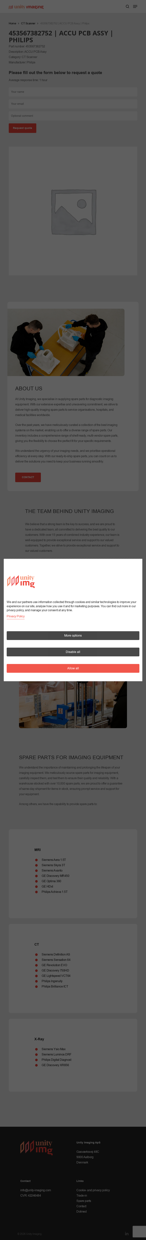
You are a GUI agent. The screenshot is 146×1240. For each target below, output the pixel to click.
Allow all (73, 668)
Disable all (73, 652)
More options (73, 636)
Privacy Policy (16, 616)
